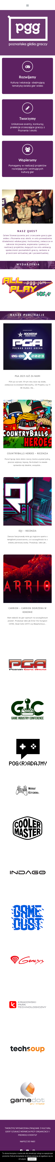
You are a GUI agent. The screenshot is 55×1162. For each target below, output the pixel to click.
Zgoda (32, 1159)
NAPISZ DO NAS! (27, 1141)
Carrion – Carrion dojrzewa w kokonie (27, 610)
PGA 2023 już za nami (27, 376)
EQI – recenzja (27, 530)
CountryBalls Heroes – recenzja (27, 453)
